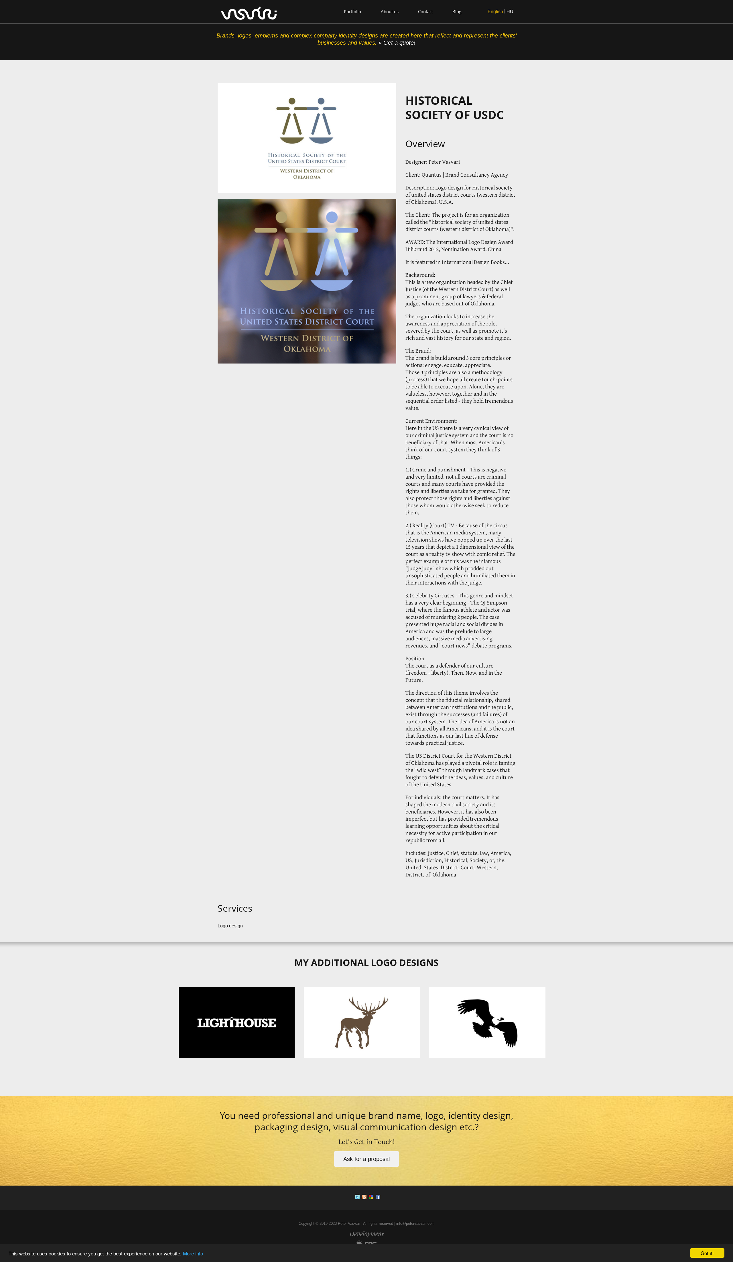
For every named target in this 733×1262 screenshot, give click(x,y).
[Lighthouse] (241, 1023)
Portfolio (352, 11)
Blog (456, 11)
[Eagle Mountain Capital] (492, 1023)
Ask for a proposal (366, 1159)
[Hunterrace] (366, 1023)
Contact (425, 11)
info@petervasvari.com (415, 1223)
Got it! (707, 1253)
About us (390, 11)
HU (510, 11)
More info (193, 1253)
